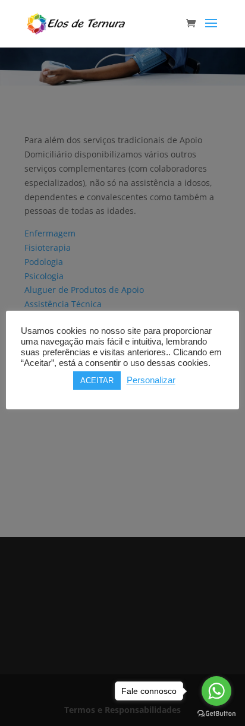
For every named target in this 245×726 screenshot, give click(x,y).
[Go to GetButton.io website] (216, 714)
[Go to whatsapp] (216, 691)
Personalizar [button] (151, 380)
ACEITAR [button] (97, 380)
